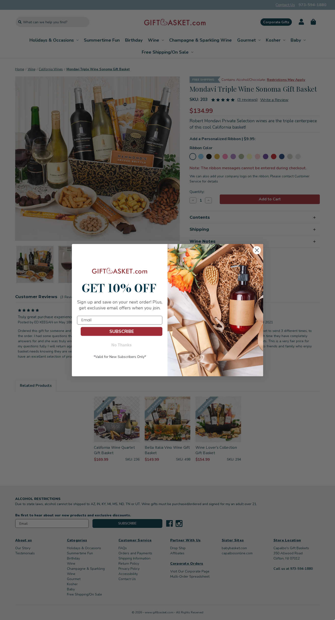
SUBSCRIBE (121, 331)
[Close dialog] (257, 250)
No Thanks (121, 345)
